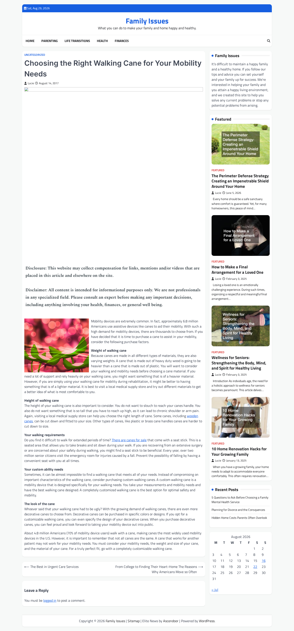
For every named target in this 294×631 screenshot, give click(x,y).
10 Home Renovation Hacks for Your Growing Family (239, 451)
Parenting (49, 41)
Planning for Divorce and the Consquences (238, 510)
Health (102, 41)
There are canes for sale (129, 440)
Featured (218, 170)
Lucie (31, 83)
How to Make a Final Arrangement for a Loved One (237, 269)
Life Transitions (77, 41)
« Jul (215, 589)
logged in (49, 600)
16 (264, 560)
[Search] (268, 41)
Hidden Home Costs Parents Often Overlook (239, 517)
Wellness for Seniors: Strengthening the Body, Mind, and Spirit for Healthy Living (239, 362)
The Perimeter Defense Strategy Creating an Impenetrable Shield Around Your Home (240, 181)
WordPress (207, 620)
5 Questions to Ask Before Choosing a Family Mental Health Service (240, 499)
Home (30, 41)
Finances (122, 41)
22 (255, 566)
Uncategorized (34, 54)
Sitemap (134, 620)
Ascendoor (170, 620)
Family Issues (147, 20)
